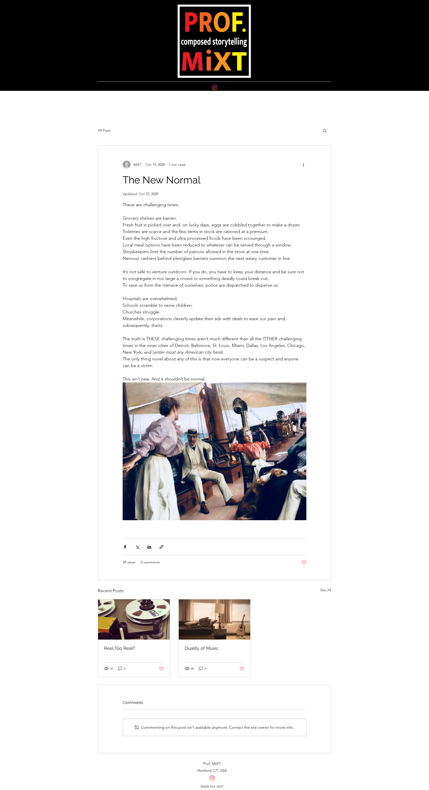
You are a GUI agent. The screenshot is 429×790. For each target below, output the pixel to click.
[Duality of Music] (214, 619)
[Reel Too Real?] (134, 619)
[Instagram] (214, 87)
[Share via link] (161, 547)
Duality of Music (201, 648)
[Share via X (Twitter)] (137, 547)
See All (325, 590)
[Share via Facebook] (125, 547)
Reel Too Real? (119, 648)
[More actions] (303, 165)
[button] (324, 131)
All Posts (104, 130)
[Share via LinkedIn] (149, 547)
